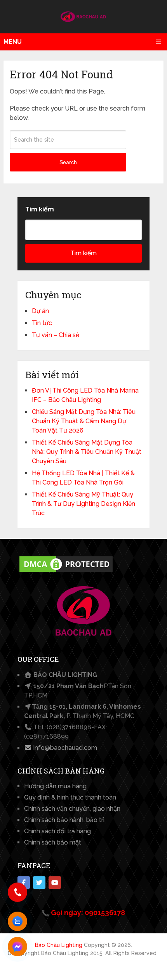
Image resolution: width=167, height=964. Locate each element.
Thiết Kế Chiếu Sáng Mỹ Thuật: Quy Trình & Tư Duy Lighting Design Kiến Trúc (83, 504)
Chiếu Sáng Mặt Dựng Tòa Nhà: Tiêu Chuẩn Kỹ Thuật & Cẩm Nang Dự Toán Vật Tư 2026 (84, 421)
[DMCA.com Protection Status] (66, 571)
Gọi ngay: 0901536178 (88, 913)
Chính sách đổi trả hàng (57, 831)
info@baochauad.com (64, 747)
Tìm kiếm (39, 209)
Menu (12, 41)
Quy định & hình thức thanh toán (70, 797)
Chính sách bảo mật (52, 842)
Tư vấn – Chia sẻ (55, 335)
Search (68, 162)
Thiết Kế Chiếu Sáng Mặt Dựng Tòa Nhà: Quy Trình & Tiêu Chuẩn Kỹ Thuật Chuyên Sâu (86, 452)
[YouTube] (55, 882)
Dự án (40, 311)
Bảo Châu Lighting (58, 945)
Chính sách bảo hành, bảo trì (64, 820)
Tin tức (42, 323)
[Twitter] (39, 882)
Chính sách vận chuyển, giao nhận (72, 808)
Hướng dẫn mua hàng (55, 786)
